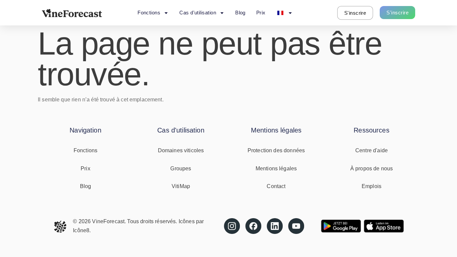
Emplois (371, 186)
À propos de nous (371, 168)
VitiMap (181, 186)
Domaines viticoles (181, 150)
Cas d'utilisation (197, 12)
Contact (276, 186)
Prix (261, 12)
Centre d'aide (371, 150)
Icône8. (82, 230)
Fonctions (149, 12)
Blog (240, 12)
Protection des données (276, 150)
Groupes (180, 168)
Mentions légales (276, 168)
